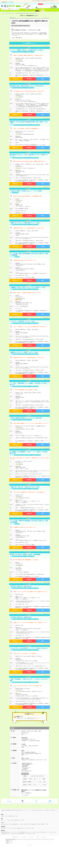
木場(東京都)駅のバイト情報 (12, 816)
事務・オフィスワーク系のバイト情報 (7, 820)
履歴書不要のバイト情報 (36, 824)
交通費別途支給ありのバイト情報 (17, 824)
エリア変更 (22, 6)
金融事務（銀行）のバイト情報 (19, 820)
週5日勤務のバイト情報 (44, 824)
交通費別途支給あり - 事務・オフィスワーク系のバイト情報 (29, 832)
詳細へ (43, 78)
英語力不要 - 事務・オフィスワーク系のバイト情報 (48, 832)
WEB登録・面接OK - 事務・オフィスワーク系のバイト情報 (10, 832)
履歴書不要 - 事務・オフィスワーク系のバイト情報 (10, 833)
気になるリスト (6, 9)
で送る (9, 801)
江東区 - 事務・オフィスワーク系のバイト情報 (8, 828)
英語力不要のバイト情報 (27, 824)
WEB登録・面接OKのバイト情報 (6, 824)
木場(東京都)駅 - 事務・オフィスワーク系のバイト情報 (24, 828)
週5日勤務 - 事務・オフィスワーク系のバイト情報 (26, 833)
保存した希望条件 (16, 9)
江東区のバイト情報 (4, 816)
